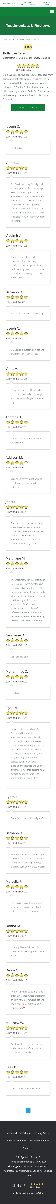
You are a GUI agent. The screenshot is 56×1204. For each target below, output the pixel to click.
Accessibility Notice (39, 1140)
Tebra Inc (27, 1133)
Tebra (40, 1193)
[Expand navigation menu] (52, 11)
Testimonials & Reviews (29, 39)
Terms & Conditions (16, 1140)
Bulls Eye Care (9, 39)
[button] (28, 3)
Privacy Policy (42, 1133)
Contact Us (28, 1148)
